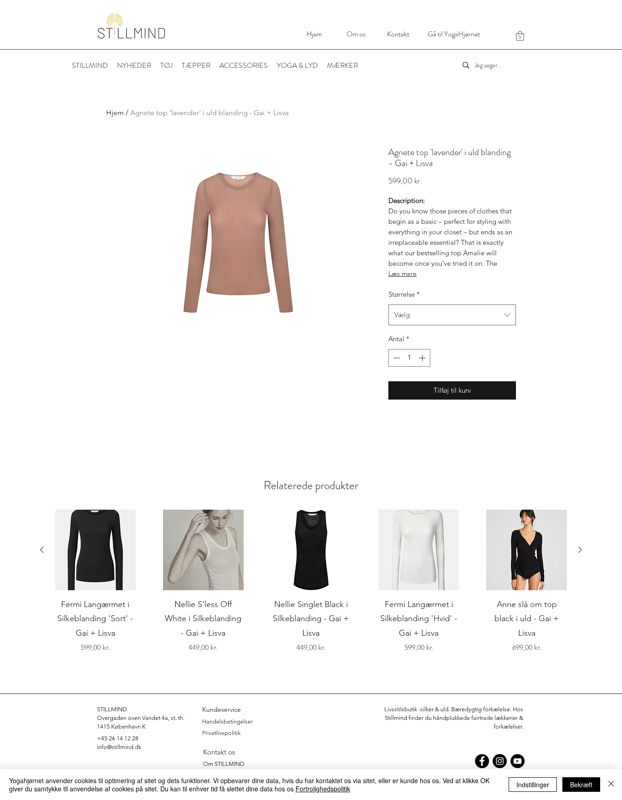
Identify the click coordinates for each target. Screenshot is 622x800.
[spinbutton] (409, 357)
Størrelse (404, 294)
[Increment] (423, 357)
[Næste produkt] (580, 549)
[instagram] (500, 761)
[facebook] (482, 761)
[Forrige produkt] (41, 549)
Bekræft (581, 784)
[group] (311, 588)
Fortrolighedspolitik (323, 788)
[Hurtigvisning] (95, 550)
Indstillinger (532, 784)
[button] (342, 65)
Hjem (115, 112)
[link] (520, 36)
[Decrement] (396, 357)
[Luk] (611, 784)
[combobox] (452, 314)
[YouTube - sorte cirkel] (517, 761)
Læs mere (402, 273)
